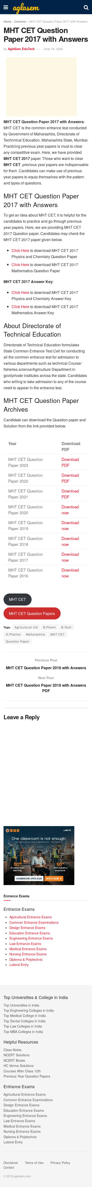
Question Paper (17, 641)
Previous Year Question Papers (27, 1076)
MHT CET (17, 599)
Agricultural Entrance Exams (30, 917)
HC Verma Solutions (18, 1065)
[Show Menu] (6, 7)
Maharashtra (35, 634)
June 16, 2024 (53, 48)
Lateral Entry (19, 964)
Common (20, 21)
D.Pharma (13, 634)
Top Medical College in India (25, 1015)
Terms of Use (34, 1162)
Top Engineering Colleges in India (29, 1010)
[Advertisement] (41, 86)
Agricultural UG (26, 627)
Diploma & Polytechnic (26, 959)
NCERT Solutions (16, 1055)
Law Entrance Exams (25, 943)
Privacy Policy (60, 1162)
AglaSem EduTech (21, 48)
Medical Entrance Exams (27, 948)
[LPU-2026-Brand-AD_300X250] (39, 855)
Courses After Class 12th (22, 1071)
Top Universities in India (21, 1005)
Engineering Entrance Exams (31, 938)
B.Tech (66, 627)
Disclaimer (11, 1162)
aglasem (25, 7)
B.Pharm (49, 627)
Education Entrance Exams (29, 933)
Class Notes (12, 1049)
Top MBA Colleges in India (23, 1031)
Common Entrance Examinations (34, 922)
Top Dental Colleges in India (25, 1021)
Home (7, 21)
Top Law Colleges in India (23, 1026)
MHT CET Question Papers (32, 613)
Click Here (20, 250)
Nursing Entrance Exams (27, 954)
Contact (9, 1167)
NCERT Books (14, 1060)
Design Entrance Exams (27, 927)
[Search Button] (86, 7)
